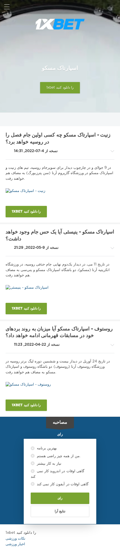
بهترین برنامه (46, 448)
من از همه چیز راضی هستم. (58, 456)
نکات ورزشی (15, 538)
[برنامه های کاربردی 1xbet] (60, 24)
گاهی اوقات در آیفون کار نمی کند (62, 484)
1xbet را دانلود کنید (60, 87)
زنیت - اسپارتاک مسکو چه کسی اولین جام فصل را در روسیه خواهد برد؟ (58, 138)
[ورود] (113, 7)
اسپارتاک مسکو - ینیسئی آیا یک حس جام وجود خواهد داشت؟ (60, 235)
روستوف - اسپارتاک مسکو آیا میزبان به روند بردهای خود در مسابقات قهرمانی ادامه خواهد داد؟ (59, 332)
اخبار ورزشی (15, 544)
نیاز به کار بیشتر (48, 463)
